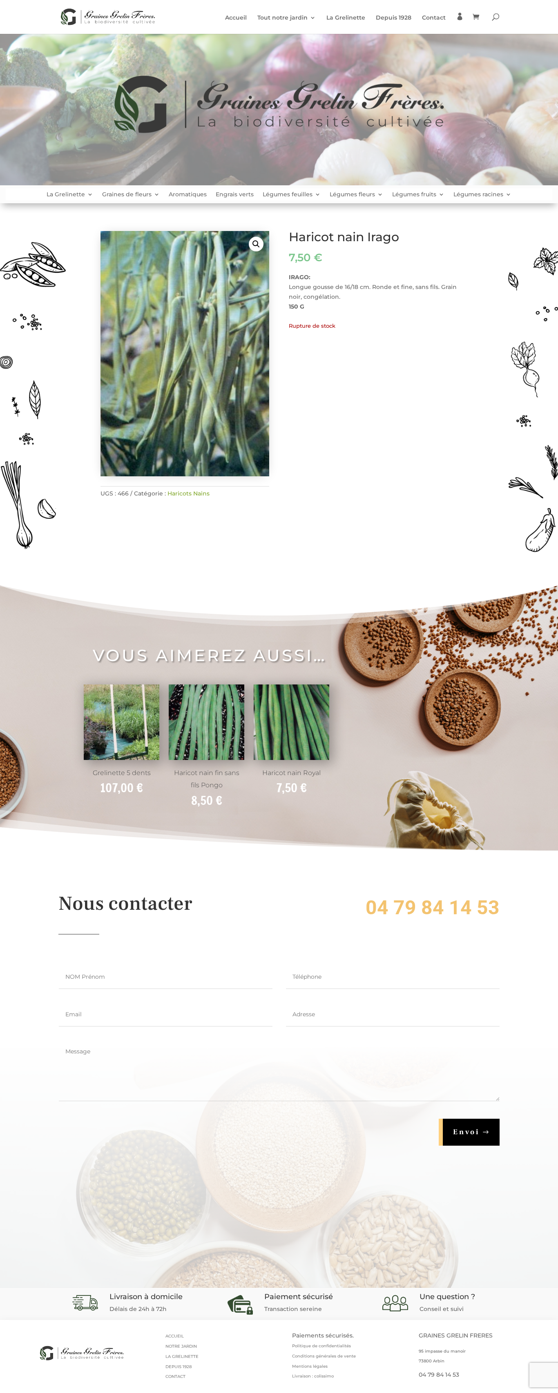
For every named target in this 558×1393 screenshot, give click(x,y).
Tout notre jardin (282, 18)
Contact (434, 18)
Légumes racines (478, 194)
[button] (256, 244)
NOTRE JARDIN (181, 1346)
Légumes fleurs (352, 194)
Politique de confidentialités (321, 1346)
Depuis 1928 (393, 18)
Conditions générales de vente (324, 1356)
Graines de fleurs (127, 194)
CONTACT (175, 1376)
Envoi (466, 1132)
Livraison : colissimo (313, 1376)
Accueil (236, 18)
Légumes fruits (414, 194)
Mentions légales (310, 1366)
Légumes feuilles (287, 194)
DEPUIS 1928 (178, 1366)
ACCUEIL (174, 1336)
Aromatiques (188, 194)
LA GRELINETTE (182, 1356)
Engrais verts (235, 194)
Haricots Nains (188, 493)
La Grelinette (345, 18)
